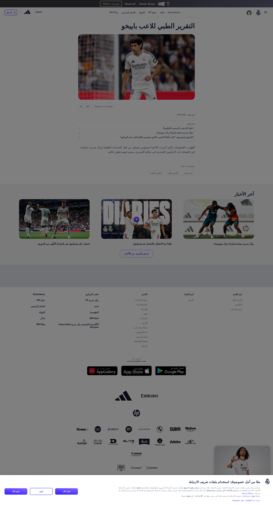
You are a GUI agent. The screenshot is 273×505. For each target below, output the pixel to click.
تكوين (41, 491)
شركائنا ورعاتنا (247, 493)
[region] (136, 490)
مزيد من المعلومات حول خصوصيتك (246, 500)
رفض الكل (16, 491)
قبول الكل (66, 491)
